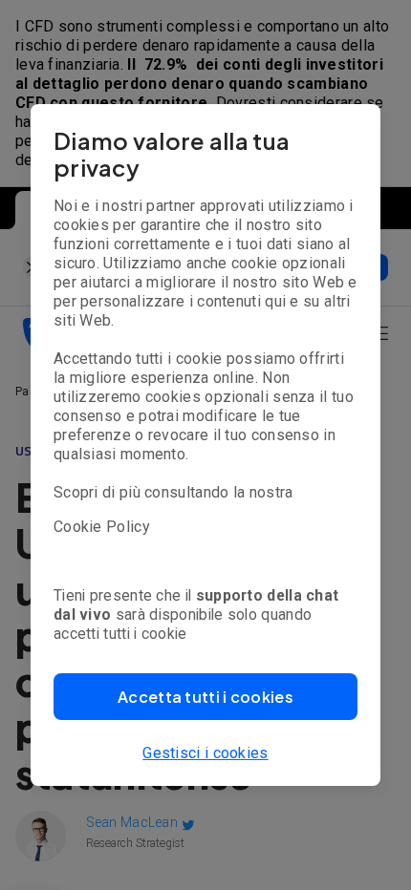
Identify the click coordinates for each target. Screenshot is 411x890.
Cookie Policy (102, 527)
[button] (205, 696)
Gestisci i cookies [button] (205, 753)
